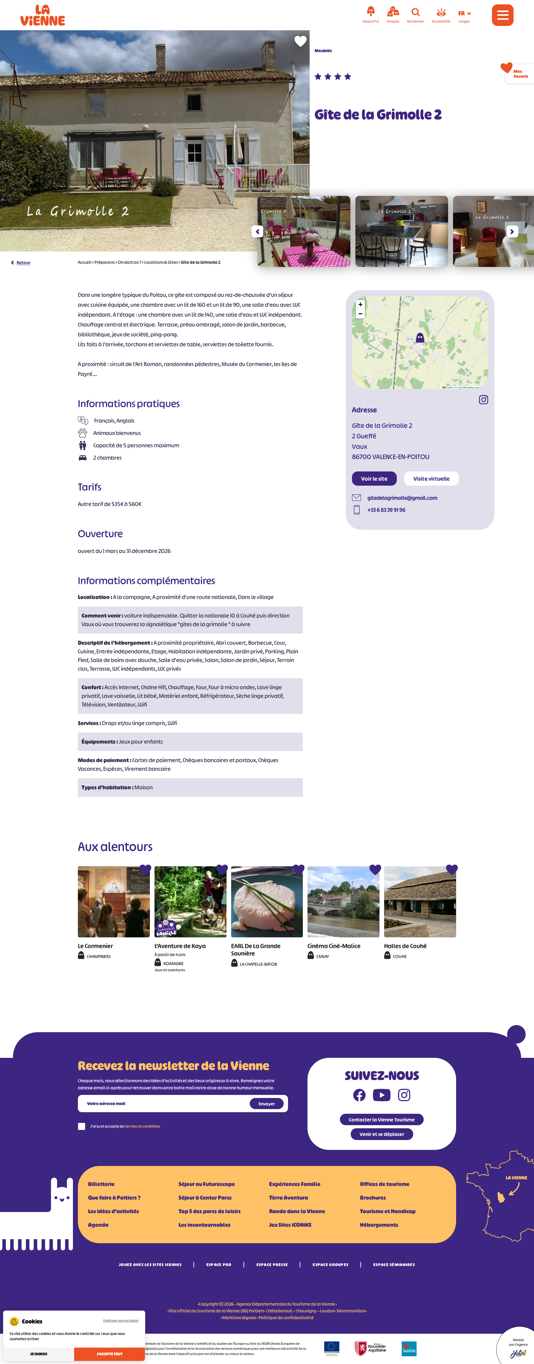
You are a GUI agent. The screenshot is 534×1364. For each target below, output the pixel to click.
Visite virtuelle (431, 479)
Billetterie (101, 1184)
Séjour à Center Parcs (205, 1197)
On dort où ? (129, 262)
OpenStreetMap (466, 387)
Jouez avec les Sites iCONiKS (150, 1264)
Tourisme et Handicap (388, 1211)
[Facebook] (359, 1096)
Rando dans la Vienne (297, 1211)
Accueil (84, 262)
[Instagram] (483, 400)
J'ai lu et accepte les (125, 1126)
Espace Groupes (331, 1264)
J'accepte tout (109, 1354)
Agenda (98, 1225)
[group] (303, 231)
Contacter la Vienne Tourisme (382, 1119)
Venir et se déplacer (382, 1134)
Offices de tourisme (384, 1184)
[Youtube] (382, 1096)
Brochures (373, 1197)
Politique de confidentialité (286, 1317)
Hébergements (379, 1225)
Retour (23, 262)
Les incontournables (205, 1225)
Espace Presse (272, 1264)
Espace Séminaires (394, 1264)
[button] (258, 232)
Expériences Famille (294, 1184)
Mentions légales (239, 1317)
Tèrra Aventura (288, 1197)
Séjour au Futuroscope (207, 1184)
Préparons (105, 262)
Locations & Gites (161, 262)
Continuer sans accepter (121, 1320)
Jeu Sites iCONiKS (290, 1225)
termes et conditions (142, 1126)
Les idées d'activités (113, 1211)
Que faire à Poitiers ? (114, 1197)
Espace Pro (219, 1264)
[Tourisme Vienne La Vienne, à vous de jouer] (51, 15)
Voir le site (374, 479)
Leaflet (449, 387)
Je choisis (38, 1354)
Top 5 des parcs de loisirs (210, 1211)
